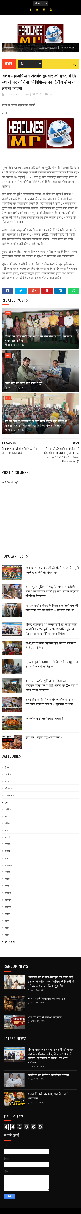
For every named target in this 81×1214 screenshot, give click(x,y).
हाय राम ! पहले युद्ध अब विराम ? (44, 737)
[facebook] (30, 10)
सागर (7, 920)
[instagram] (44, 10)
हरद (7, 927)
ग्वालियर (8, 809)
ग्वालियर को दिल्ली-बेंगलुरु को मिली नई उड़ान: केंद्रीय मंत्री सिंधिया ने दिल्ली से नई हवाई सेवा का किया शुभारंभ (51, 981)
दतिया (7, 823)
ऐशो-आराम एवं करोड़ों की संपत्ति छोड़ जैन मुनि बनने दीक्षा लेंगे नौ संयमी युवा (52, 570)
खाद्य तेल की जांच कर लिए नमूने (24, 382)
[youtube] (51, 10)
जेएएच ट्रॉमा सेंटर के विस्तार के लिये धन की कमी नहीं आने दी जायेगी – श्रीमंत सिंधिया (52, 607)
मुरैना (7, 885)
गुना (6, 802)
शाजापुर (8, 900)
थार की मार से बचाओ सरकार (45, 1017)
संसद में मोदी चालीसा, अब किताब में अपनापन (48, 1095)
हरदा (51, 94)
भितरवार (8, 865)
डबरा (7, 816)
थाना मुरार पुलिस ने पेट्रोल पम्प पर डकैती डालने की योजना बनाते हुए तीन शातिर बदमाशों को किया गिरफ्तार (52, 591)
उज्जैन (8, 774)
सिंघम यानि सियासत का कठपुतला (47, 998)
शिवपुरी (8, 906)
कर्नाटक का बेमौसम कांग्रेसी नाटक (48, 1075)
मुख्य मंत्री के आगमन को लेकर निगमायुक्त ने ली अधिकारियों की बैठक (52, 664)
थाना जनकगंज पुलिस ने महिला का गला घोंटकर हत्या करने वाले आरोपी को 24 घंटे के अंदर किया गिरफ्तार (52, 685)
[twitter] (37, 10)
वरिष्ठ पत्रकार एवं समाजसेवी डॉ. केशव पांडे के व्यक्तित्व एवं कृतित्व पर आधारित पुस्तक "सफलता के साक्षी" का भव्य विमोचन (51, 629)
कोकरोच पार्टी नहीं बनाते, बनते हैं (44, 718)
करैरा (7, 781)
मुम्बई (7, 878)
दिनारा (7, 830)
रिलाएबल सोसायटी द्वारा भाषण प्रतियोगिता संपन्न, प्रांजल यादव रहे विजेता (38, 338)
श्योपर (7, 913)
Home (9, 63)
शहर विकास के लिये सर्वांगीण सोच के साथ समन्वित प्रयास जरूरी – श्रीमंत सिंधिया (50, 701)
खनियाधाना (10, 795)
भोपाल (7, 871)
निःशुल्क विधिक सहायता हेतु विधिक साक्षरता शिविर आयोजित (51, 645)
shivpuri (10, 941)
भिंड (6, 858)
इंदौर (7, 767)
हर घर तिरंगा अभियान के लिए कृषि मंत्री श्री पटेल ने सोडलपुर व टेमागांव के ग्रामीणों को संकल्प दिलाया (36, 423)
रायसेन (8, 893)
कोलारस (8, 788)
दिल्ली (7, 837)
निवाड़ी (7, 851)
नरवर (7, 844)
